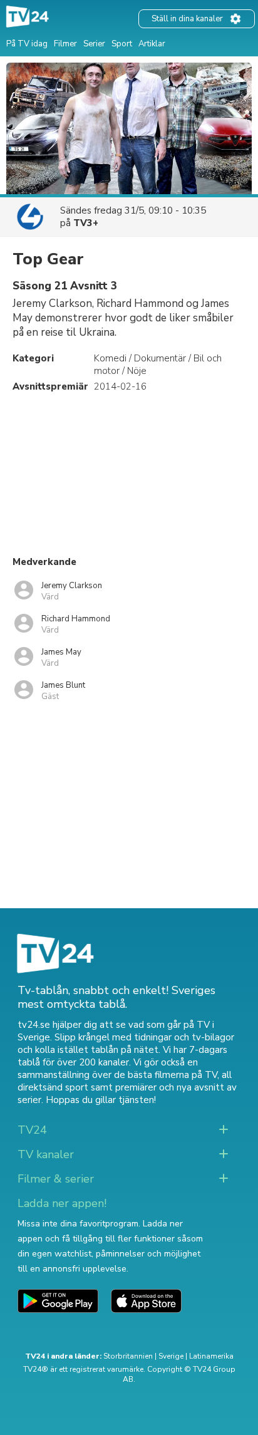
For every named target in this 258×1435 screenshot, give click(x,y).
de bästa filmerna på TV (165, 1075)
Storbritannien (128, 1356)
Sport (121, 43)
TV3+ (85, 223)
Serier (94, 43)
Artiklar (151, 43)
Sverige (170, 1356)
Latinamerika (211, 1356)
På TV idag (27, 43)
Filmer (65, 43)
